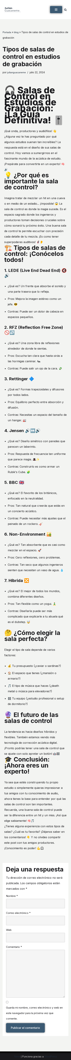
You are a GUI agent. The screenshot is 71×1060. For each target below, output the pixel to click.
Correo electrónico (18, 913)
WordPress (50, 1056)
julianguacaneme (16, 72)
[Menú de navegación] (56, 9)
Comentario (14, 947)
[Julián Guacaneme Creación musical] (13, 9)
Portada (7, 32)
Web (9, 930)
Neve (17, 1056)
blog (16, 32)
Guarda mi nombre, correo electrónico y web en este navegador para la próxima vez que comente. (34, 1013)
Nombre (12, 896)
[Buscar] (65, 9)
